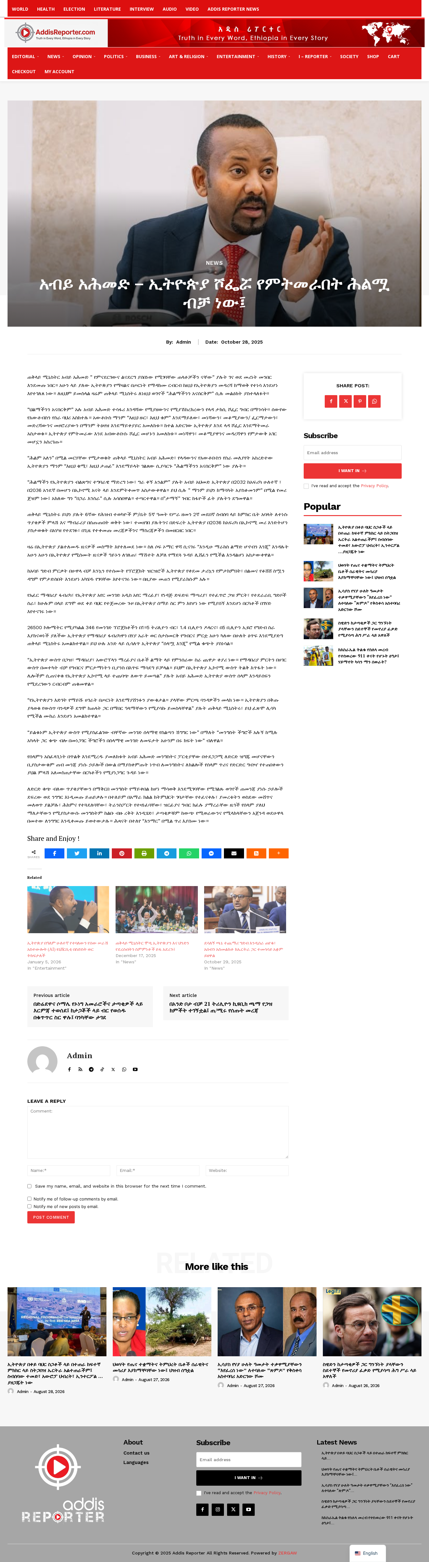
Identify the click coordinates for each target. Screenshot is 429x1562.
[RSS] (80, 1068)
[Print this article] (144, 853)
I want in (349, 470)
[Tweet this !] (77, 853)
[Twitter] (113, 1068)
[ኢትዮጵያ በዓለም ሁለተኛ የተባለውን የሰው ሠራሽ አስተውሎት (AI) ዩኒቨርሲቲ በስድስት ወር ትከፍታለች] (68, 909)
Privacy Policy (374, 485)
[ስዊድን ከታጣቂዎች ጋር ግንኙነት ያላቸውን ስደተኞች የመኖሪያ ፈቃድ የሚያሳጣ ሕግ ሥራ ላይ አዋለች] (318, 628)
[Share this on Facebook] (54, 853)
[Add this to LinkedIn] (99, 853)
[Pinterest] (360, 401)
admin (183, 342)
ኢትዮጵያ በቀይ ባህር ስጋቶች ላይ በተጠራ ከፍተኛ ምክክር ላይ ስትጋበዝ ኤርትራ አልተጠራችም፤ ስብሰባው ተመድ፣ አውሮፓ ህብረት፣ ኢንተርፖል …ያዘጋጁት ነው (368, 539)
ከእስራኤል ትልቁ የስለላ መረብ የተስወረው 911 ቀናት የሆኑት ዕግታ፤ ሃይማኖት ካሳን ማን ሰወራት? (368, 655)
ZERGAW (287, 1552)
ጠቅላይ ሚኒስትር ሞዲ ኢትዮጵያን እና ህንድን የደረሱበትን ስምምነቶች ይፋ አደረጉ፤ (152, 946)
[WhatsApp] (189, 853)
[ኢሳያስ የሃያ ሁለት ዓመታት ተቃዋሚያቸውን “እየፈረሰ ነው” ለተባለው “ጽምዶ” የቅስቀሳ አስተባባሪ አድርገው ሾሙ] (318, 598)
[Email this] (234, 853)
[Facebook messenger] (211, 853)
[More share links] (279, 853)
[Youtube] (135, 1068)
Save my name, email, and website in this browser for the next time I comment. (120, 1186)
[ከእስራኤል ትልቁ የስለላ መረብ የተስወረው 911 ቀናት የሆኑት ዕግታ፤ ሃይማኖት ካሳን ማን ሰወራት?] (318, 655)
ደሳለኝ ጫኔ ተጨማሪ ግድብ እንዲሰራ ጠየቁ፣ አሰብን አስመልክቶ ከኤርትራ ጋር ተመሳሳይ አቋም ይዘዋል (243, 949)
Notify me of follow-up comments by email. (76, 1198)
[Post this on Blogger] (256, 853)
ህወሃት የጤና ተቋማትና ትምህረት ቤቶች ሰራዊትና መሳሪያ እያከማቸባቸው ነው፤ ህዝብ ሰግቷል (367, 571)
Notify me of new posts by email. (66, 1206)
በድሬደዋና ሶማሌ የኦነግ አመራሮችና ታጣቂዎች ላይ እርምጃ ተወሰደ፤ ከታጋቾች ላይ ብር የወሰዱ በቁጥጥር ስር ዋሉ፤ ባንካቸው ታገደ (88, 1010)
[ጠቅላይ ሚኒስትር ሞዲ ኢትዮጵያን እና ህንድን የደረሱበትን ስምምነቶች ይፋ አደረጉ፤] (157, 909)
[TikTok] (102, 1068)
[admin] (42, 1061)
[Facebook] (69, 1068)
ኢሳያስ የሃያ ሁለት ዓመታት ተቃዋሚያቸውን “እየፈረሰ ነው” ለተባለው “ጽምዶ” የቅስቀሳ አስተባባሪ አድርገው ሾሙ (369, 600)
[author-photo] (12, 1391)
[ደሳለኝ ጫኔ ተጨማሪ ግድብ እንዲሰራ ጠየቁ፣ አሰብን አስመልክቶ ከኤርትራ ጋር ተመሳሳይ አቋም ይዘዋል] (245, 909)
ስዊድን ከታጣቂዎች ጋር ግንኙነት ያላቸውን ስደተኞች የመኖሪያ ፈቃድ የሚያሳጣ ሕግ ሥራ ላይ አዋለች (368, 629)
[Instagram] (218, 1510)
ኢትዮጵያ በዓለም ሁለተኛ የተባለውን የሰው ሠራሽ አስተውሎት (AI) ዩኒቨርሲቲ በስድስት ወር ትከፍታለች (67, 949)
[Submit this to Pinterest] (122, 853)
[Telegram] (166, 853)
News (214, 263)
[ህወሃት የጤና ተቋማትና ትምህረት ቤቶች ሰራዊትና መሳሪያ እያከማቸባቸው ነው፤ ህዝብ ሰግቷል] (318, 571)
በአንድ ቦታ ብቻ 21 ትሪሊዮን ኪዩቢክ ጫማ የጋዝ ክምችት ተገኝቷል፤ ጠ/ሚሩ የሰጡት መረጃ (221, 1007)
